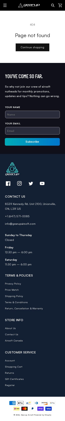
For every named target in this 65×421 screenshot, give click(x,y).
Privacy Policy (13, 283)
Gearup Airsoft (27, 415)
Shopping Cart (13, 366)
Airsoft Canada (14, 340)
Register (10, 385)
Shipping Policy (14, 296)
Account (10, 360)
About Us (10, 328)
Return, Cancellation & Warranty (24, 308)
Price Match (12, 289)
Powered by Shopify (42, 415)
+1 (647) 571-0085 (17, 216)
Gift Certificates (14, 379)
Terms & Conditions (16, 302)
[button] (5, 5)
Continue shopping (32, 47)
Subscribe (32, 141)
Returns (9, 372)
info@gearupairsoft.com (20, 223)
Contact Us (11, 334)
